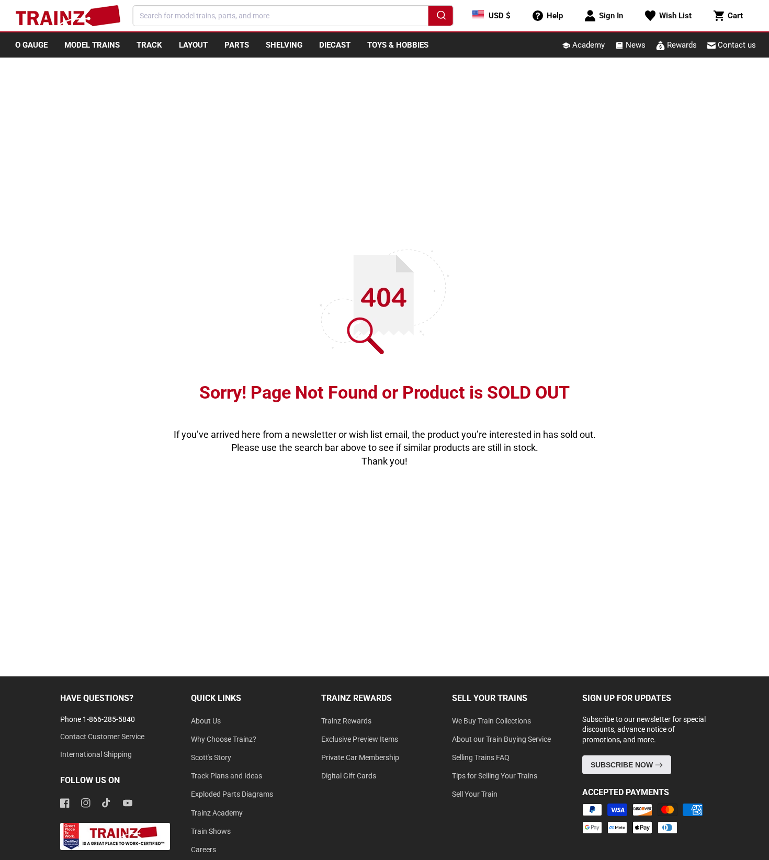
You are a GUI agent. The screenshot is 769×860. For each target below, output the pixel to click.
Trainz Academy (217, 813)
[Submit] (440, 17)
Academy (587, 45)
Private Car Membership (360, 757)
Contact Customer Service (102, 736)
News (635, 45)
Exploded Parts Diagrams (232, 794)
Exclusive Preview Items (359, 739)
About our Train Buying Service (501, 739)
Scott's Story (211, 757)
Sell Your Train (474, 794)
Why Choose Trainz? (223, 739)
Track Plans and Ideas (226, 776)
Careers (203, 849)
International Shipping (96, 754)
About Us (206, 721)
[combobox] (293, 15)
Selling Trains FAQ (481, 757)
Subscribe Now (623, 765)
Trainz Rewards (346, 721)
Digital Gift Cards (348, 776)
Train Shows (211, 831)
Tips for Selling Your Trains (494, 776)
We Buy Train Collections (491, 721)
